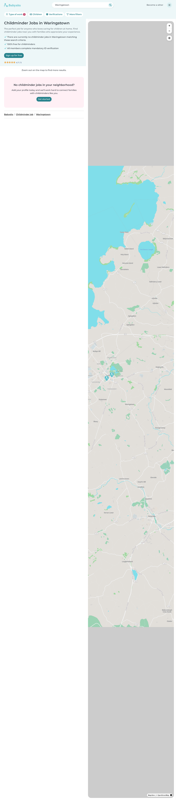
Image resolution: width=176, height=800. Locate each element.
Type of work (16, 14)
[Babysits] (12, 5)
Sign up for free (14, 55)
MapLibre (151, 795)
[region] (131, 409)
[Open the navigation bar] (169, 5)
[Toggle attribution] (171, 795)
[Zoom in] (169, 25)
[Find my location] (169, 38)
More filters (75, 14)
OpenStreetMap (163, 795)
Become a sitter (155, 5)
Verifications (55, 14)
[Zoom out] (169, 30)
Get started (44, 99)
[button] (111, 374)
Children (37, 14)
